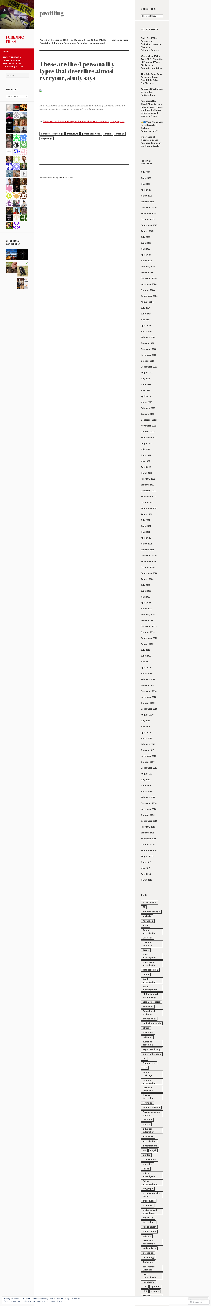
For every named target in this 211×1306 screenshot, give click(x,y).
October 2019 (147, 632)
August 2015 (147, 856)
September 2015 (149, 850)
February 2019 (148, 679)
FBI (144, 1058)
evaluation (148, 1032)
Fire (145, 1068)
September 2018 (149, 709)
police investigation (149, 1175)
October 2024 (147, 290)
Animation (148, 921)
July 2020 (145, 585)
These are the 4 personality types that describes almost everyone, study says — (77, 71)
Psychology (149, 1222)
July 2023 (145, 378)
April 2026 (146, 190)
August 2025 (147, 231)
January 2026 (147, 202)
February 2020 (148, 614)
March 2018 (146, 738)
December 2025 (148, 207)
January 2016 (147, 833)
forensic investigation (149, 1081)
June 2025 (146, 243)
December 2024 (148, 278)
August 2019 (147, 644)
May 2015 (145, 868)
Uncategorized (97, 43)
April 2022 (146, 467)
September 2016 (149, 821)
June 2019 (146, 656)
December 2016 (148, 803)
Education (148, 1006)
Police (146, 1169)
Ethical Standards (152, 1023)
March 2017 (146, 791)
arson (146, 925)
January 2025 (147, 272)
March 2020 (146, 608)
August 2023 (147, 373)
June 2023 (146, 384)
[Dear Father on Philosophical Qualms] (22, 255)
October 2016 (147, 815)
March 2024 (146, 331)
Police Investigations (150, 1182)
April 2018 (146, 732)
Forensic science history (151, 1113)
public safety (149, 1231)
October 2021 (147, 502)
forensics (147, 1103)
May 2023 (145, 390)
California (147, 938)
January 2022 (147, 485)
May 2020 (145, 597)
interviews (148, 1136)
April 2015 (146, 874)
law (144, 1150)
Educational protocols (149, 1012)
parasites (147, 1164)
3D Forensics (149, 902)
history (146, 1124)
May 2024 (145, 319)
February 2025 (148, 266)
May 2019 (145, 662)
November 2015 (148, 838)
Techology (148, 1262)
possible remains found (151, 1194)
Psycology (46, 138)
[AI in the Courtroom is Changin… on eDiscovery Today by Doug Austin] (22, 284)
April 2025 (146, 255)
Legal (153, 1150)
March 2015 (146, 880)
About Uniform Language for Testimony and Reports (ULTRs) (13, 62)
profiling (120, 134)
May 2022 (145, 461)
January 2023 (147, 414)
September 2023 (149, 367)
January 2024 (147, 343)
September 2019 (149, 638)
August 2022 (147, 443)
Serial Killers (149, 1248)
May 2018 (145, 726)
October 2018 (147, 703)
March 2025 (146, 261)
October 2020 (147, 567)
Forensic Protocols (148, 1089)
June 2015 (146, 862)
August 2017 (147, 774)
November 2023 (148, 355)
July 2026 (145, 172)
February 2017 (148, 797)
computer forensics (147, 944)
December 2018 (148, 691)
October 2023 (147, 361)
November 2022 (148, 426)
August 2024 (147, 302)
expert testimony (151, 1049)
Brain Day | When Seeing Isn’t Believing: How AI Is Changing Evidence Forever (151, 44)
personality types (91, 134)
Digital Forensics (151, 1002)
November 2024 (148, 284)
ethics (146, 1028)
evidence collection (148, 1043)
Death (146, 974)
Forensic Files (15, 39)
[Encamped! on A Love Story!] (11, 255)
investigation (149, 1141)
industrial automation (148, 1130)
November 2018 (148, 697)
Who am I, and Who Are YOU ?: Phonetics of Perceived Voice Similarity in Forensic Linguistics (152, 62)
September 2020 (149, 573)
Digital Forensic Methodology (151, 995)
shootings (148, 1253)
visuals (155, 1291)
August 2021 (147, 514)
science (147, 1236)
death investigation (149, 980)
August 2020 (147, 579)
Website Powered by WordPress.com (56, 178)
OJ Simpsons (149, 1159)
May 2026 (145, 184)
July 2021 (145, 520)
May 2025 (145, 249)
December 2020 (148, 555)
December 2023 (148, 349)
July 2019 (145, 650)
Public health (149, 1227)
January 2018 (147, 750)
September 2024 (149, 296)
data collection (150, 970)
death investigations (150, 988)
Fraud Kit (147, 1120)
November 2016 (148, 809)
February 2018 (148, 744)
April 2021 (146, 538)
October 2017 (147, 762)
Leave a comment (120, 40)
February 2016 (148, 827)
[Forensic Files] (17, 28)
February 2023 (148, 408)
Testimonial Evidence (149, 1268)
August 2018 (147, 715)
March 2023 (146, 402)
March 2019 (146, 673)
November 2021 (148, 496)
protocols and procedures (150, 1211)
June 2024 (146, 314)
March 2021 (146, 544)
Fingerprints (149, 1063)
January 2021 (147, 549)
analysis (147, 916)
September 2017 (149, 768)
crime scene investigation (149, 963)
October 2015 (147, 844)
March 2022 (146, 473)
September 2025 (149, 225)
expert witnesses (152, 1054)
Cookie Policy (56, 1301)
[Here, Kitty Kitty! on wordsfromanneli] (22, 271)
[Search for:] (17, 75)
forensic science (151, 1107)
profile (108, 134)
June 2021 (146, 526)
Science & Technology (149, 1242)
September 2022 (149, 437)
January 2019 (147, 685)
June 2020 (146, 591)
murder (146, 1155)
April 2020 (146, 603)
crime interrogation (149, 956)
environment (149, 1019)
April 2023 (146, 396)
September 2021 (149, 508)
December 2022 (148, 420)
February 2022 (148, 479)
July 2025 (145, 237)
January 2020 (147, 620)
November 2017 (148, 756)
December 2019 (148, 626)
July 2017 (145, 780)
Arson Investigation (149, 931)
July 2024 (145, 308)
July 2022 (145, 449)
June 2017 (146, 785)
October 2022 (147, 432)
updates (155, 1286)
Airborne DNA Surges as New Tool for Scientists (152, 92)
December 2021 (148, 491)
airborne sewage (151, 912)
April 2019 (146, 667)
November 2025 (148, 213)
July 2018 (145, 721)
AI (144, 907)
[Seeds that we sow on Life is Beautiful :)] (11, 268)
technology (148, 1257)
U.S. (145, 1286)
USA (145, 1291)
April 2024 (146, 325)
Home (6, 51)
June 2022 (146, 455)
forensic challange (147, 1074)
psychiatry (148, 1218)
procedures (149, 1201)
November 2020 (148, 561)
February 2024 (148, 337)
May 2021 (145, 532)
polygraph (148, 1188)
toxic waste (148, 1282)
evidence (147, 1037)
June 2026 (146, 178)
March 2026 (146, 196)
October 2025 (147, 219)
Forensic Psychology (149, 1096)
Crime (146, 950)
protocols (148, 1205)
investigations (150, 1146)
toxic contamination (150, 1276)
